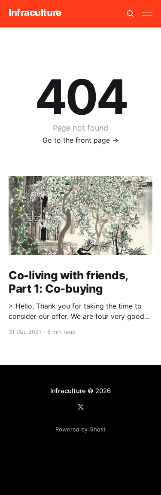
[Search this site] (130, 14)
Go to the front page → (80, 140)
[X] (80, 406)
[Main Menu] (147, 13)
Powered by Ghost (80, 429)
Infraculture (35, 12)
